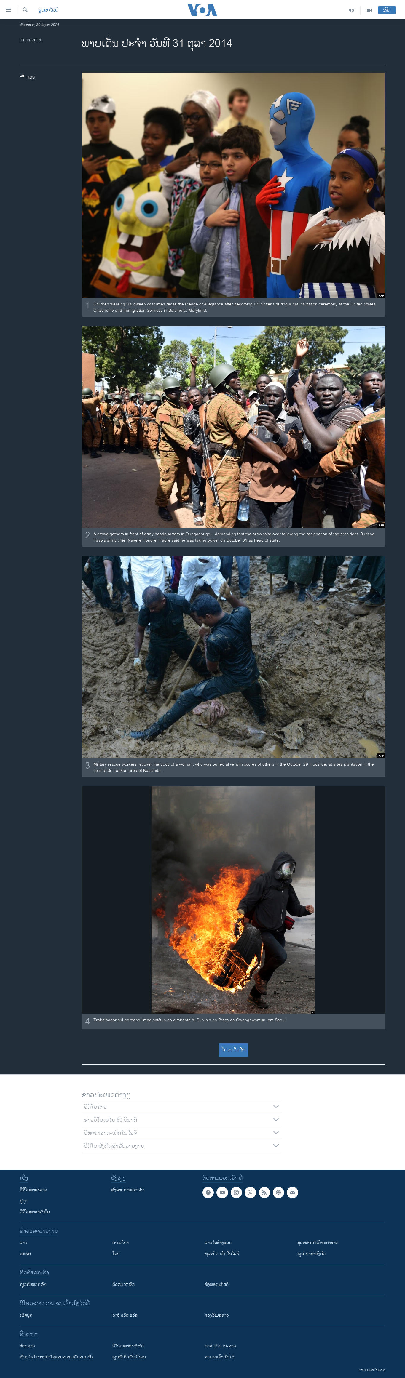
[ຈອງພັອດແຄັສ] (292, 1192)
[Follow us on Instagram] (236, 1192)
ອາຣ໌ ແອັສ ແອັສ (125, 1315)
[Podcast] (278, 1192)
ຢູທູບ (24, 1201)
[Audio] (351, 10)
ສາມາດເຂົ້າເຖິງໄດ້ (219, 1357)
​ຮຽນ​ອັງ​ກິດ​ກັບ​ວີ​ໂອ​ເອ (129, 1357)
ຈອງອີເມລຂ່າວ (217, 1315)
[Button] (27, 78)
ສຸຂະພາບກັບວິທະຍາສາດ (317, 1243)
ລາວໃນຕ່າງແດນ (218, 1243)
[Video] (369, 10)
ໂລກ (116, 1254)
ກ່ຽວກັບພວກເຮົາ (33, 1284)
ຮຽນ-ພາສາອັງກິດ (311, 1254)
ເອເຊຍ (25, 1254)
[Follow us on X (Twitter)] (250, 1192)
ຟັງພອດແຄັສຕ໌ (217, 1284)
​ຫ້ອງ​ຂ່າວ (27, 1346)
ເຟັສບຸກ (26, 1315)
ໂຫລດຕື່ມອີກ (233, 1050)
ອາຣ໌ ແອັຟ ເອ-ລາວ (220, 1346)
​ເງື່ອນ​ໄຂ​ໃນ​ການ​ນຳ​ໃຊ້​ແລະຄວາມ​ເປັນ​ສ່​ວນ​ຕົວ (56, 1357)
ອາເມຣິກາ (120, 1243)
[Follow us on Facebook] (208, 1192)
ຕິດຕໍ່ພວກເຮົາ (123, 1284)
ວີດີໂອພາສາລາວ (33, 1190)
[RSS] (264, 1192)
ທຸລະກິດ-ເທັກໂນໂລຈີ (222, 1254)
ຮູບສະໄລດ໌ (48, 10)
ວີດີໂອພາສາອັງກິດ (35, 1212)
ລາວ (23, 1243)
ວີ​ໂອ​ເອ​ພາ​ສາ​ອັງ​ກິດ (128, 1346)
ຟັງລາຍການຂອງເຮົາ (127, 1190)
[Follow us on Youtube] (222, 1192)
